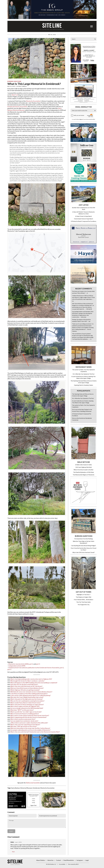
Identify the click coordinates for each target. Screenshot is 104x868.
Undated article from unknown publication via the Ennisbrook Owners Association (34, 667)
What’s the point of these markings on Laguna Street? (27, 704)
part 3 (38, 664)
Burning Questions (14, 81)
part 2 (31, 664)
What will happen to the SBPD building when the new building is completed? (33, 682)
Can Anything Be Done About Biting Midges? (83, 545)
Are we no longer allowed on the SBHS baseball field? (26, 708)
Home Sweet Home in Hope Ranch (83, 218)
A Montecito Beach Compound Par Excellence (83, 221)
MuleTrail (15, 95)
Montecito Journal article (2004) (19, 664)
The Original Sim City (83, 604)
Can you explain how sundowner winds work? (24, 721)
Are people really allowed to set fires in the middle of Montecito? (30, 730)
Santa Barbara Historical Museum (21, 788)
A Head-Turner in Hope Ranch (83, 216)
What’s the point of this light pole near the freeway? (26, 699)
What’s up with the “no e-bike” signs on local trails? (26, 712)
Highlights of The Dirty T (84, 594)
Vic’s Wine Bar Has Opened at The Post (83, 374)
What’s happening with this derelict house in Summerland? (28, 717)
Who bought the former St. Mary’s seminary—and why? (27, 681)
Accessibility (62, 864)
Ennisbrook (36, 788)
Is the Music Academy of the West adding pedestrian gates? (29, 693)
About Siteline (40, 860)
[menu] (91, 26)
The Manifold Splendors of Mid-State (83, 472)
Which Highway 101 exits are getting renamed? (25, 690)
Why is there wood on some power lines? (22, 719)
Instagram (80, 860)
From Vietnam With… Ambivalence (83, 599)
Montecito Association (33, 101)
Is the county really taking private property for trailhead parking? (30, 695)
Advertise (50, 860)
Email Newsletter (69, 860)
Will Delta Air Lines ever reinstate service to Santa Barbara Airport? (31, 692)
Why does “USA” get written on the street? (23, 726)
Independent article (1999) (17, 666)
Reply (13, 851)
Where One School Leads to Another (83, 469)
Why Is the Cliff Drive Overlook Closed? (83, 552)
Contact (58, 860)
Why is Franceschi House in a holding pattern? (24, 713)
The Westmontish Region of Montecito (83, 474)
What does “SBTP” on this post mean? (22, 710)
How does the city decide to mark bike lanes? (24, 684)
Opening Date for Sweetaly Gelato (83, 385)
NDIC (77, 864)
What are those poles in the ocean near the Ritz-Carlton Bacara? (30, 728)
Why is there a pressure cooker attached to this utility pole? (29, 723)
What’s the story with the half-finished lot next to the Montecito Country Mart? (35, 732)
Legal (87, 860)
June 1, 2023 (18, 842)
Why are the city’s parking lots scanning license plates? (27, 701)
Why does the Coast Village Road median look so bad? (26, 697)
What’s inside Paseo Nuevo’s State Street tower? (25, 703)
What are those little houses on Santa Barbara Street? (27, 688)
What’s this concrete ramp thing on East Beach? (25, 724)
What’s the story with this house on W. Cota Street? (26, 686)
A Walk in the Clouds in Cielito (83, 464)
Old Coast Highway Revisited (83, 467)
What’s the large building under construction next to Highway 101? (31, 679)
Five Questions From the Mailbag (83, 538)
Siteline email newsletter (33, 783)
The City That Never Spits (83, 602)
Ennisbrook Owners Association (17, 106)
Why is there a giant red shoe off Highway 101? (25, 706)
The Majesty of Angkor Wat (83, 597)
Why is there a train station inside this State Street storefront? (29, 715)
